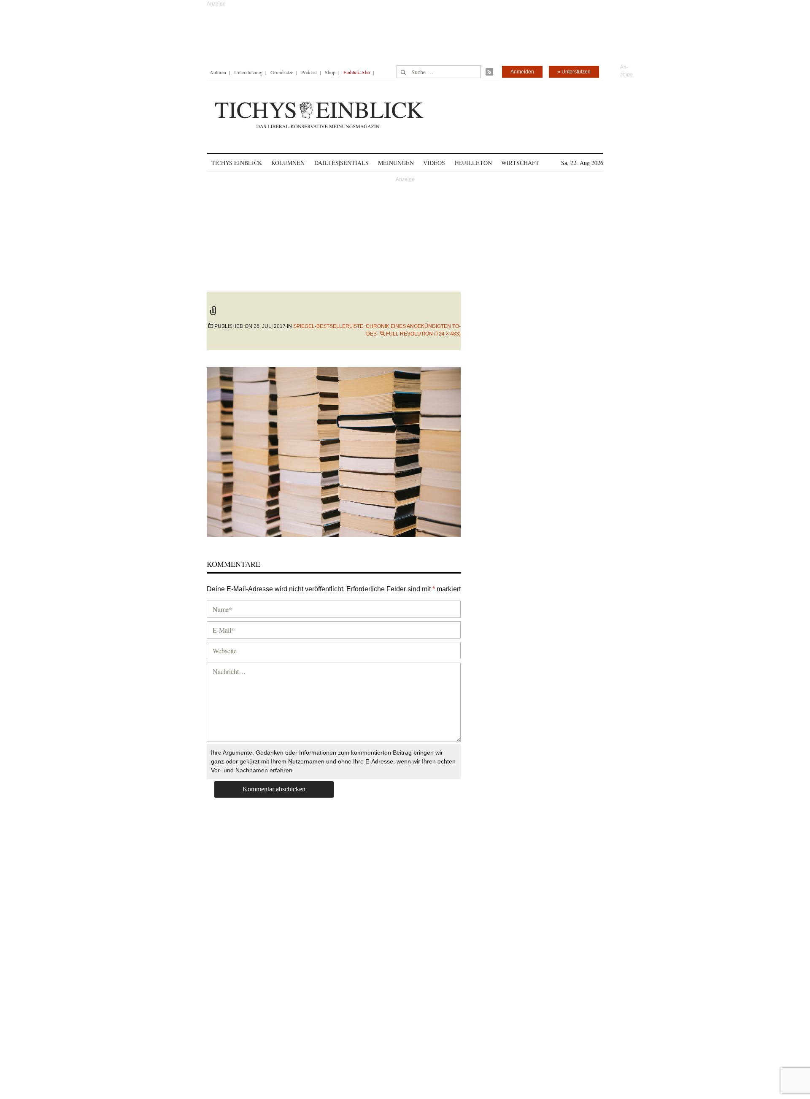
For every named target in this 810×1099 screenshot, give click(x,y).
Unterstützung (248, 72)
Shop (330, 72)
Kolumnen (288, 163)
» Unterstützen (574, 72)
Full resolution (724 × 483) (423, 334)
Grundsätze (281, 72)
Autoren (218, 72)
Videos (434, 163)
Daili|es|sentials (341, 163)
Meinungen (396, 163)
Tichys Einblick (236, 163)
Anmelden (522, 72)
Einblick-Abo (356, 72)
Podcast (309, 72)
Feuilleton (473, 163)
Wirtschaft (520, 163)
